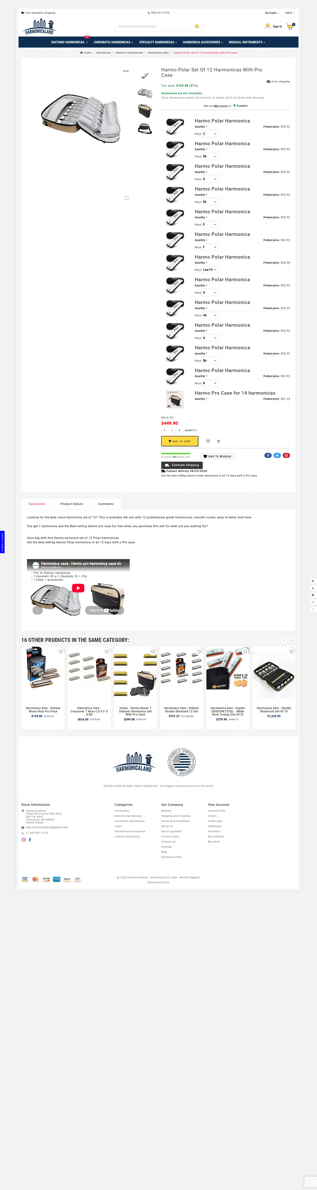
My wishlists (216, 836)
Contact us (168, 841)
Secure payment (171, 831)
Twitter (277, 455)
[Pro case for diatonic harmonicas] (175, 399)
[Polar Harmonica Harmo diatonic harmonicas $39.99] (175, 127)
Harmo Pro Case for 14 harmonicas (235, 393)
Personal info (216, 810)
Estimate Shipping (182, 465)
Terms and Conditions (175, 821)
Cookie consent (2, 542)
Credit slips (215, 821)
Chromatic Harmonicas (130, 821)
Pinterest (286, 455)
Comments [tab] (106, 504)
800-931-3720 (158, 12)
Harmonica (122, 810)
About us (167, 826)
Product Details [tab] (72, 504)
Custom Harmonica (127, 836)
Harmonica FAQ (171, 857)
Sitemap (166, 846)
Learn (118, 826)
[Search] (197, 26)
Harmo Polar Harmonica (222, 121)
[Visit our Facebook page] (30, 840)
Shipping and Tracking (175, 815)
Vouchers (214, 831)
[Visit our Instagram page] (23, 840)
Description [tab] (37, 504)
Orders (212, 815)
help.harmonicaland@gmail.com (47, 827)
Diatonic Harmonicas (128, 815)
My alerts (214, 841)
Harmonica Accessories (130, 831)
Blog (164, 851)
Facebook (268, 455)
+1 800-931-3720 (37, 832)
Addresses (214, 826)
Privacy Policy (170, 836)
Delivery (166, 810)
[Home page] (134, 761)
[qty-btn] (179, 430)
